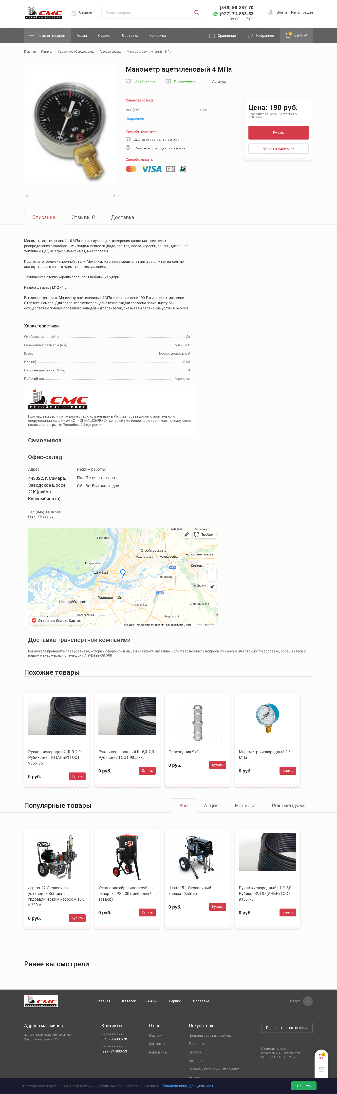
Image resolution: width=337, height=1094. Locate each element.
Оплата (195, 1052)
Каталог (129, 1001)
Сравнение (227, 36)
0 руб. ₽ (298, 34)
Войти (282, 12)
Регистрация (302, 12)
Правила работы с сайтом (210, 1035)
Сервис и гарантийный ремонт (214, 1069)
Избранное (265, 36)
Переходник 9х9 (183, 752)
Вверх (295, 1001)
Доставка (130, 36)
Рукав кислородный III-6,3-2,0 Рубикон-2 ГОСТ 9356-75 (126, 755)
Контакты (158, 36)
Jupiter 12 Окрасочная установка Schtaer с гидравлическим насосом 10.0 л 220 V (56, 896)
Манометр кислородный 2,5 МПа (265, 755)
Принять (304, 1086)
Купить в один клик (278, 148)
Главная (104, 1001)
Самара (85, 12)
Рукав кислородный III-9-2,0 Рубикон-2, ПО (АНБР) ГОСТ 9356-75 (54, 758)
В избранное (145, 81)
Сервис (104, 36)
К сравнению (185, 81)
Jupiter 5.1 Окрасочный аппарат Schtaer (189, 891)
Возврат (196, 1061)
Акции (82, 36)
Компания (157, 1035)
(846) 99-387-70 (237, 7)
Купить (278, 132)
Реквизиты (158, 1052)
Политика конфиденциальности (188, 1086)
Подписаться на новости (287, 1028)
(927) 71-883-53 (237, 13)
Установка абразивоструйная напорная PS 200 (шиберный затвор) (125, 894)
